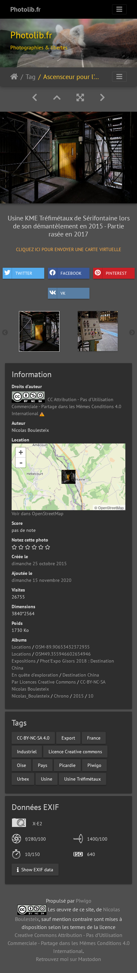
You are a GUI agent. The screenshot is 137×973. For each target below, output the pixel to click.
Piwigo (94, 765)
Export (68, 738)
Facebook (71, 273)
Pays (42, 765)
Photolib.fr (25, 9)
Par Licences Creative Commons (44, 682)
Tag (31, 76)
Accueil (14, 77)
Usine (46, 779)
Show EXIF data (36, 870)
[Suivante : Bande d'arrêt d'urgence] (102, 97)
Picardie (67, 765)
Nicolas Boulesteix (30, 689)
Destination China (81, 675)
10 (90, 696)
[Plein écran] (80, 97)
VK (63, 293)
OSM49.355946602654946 (63, 654)
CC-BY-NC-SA (92, 682)
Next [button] (132, 332)
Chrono (61, 696)
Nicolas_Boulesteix (31, 696)
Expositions (24, 661)
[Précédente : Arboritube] (34, 97)
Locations (21, 647)
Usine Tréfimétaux (82, 779)
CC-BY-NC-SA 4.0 (33, 738)
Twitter (23, 273)
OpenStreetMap (111, 507)
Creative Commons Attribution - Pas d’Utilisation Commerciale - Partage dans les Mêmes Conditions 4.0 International (69, 943)
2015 (78, 696)
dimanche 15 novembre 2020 (41, 580)
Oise (21, 765)
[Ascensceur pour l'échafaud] (68, 477)
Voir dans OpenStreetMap (38, 514)
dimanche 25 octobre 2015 (39, 564)
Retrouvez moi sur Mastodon (68, 959)
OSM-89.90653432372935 (62, 647)
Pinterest (116, 273)
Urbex (23, 779)
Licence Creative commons (75, 752)
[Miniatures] (56, 97)
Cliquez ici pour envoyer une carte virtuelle (68, 249)
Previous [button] (5, 332)
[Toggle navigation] (119, 9)
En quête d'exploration (35, 675)
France (93, 738)
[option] (39, 331)
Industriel (27, 752)
